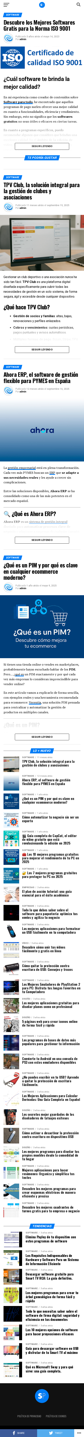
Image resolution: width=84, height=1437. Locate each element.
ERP (52, 472)
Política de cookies (56, 1416)
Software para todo (18, 102)
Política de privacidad (29, 1416)
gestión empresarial (22, 468)
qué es (19, 674)
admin (23, 39)
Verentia (35, 702)
